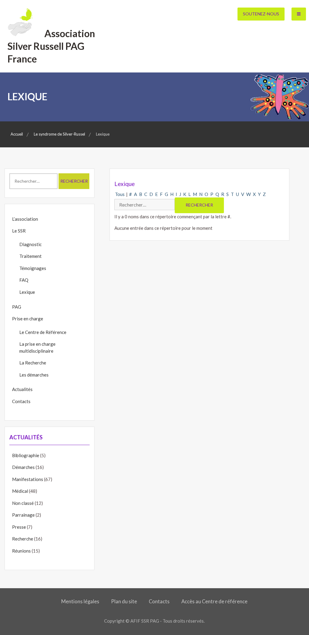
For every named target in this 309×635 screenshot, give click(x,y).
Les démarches (34, 374)
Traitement (30, 256)
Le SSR (19, 230)
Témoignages (32, 268)
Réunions (21, 550)
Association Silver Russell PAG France (51, 45)
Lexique (27, 292)
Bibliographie (25, 455)
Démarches (23, 467)
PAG (16, 306)
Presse (19, 527)
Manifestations (27, 479)
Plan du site (124, 601)
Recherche (22, 538)
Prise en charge (27, 318)
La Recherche (32, 362)
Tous (120, 194)
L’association (25, 219)
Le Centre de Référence (42, 332)
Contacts (21, 401)
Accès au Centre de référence (214, 601)
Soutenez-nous (261, 13)
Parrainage (23, 515)
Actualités (22, 389)
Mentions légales (80, 601)
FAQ (23, 280)
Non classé (23, 503)
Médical (20, 491)
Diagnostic (30, 244)
